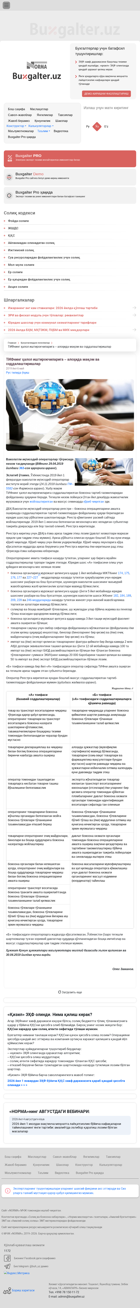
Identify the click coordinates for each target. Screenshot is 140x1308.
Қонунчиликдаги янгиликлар (35, 343)
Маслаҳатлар (39, 109)
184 (122, 595)
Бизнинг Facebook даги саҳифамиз (34, 1258)
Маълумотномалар (21, 131)
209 (13, 600)
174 (120, 573)
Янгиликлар (45, 115)
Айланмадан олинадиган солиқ (31, 243)
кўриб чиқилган (93, 501)
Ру (88, 126)
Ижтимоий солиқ (21, 250)
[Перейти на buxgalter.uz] (37, 76)
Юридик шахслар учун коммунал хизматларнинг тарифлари (52, 322)
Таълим (42, 131)
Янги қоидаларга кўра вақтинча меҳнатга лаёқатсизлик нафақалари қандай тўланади (103, 80)
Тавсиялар (65, 115)
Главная (12, 343)
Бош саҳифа (16, 109)
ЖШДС (13, 228)
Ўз (97, 126)
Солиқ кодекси (19, 213)
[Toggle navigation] (6, 5)
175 (126, 573)
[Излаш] (135, 108)
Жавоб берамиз (19, 120)
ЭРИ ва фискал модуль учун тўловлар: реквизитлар (46, 315)
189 (128, 595)
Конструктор (15, 126)
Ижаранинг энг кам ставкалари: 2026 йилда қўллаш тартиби (53, 308)
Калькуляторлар (39, 126)
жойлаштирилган (41, 501)
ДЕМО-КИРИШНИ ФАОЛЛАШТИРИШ (106, 93)
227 (29, 577)
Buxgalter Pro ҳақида (22, 137)
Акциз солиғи (18, 287)
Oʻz (106, 126)
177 (19, 577)
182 (115, 595)
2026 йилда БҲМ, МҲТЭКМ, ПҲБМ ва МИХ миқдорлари (48, 330)
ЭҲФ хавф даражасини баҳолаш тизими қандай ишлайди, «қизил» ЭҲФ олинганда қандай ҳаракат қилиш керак (104, 65)
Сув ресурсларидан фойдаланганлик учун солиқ (44, 257)
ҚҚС (11, 235)
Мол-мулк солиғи (21, 265)
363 (21, 468)
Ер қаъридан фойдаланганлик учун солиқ (39, 279)
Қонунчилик (42, 120)
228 (19, 600)
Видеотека (61, 131)
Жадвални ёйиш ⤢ (122, 688)
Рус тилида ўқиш (17, 372)
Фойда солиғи (18, 221)
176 (13, 577)
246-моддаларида (39, 600)
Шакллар (61, 120)
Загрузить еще (71, 992)
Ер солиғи (15, 272)
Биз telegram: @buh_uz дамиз (31, 1266)
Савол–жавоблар (20, 115)
